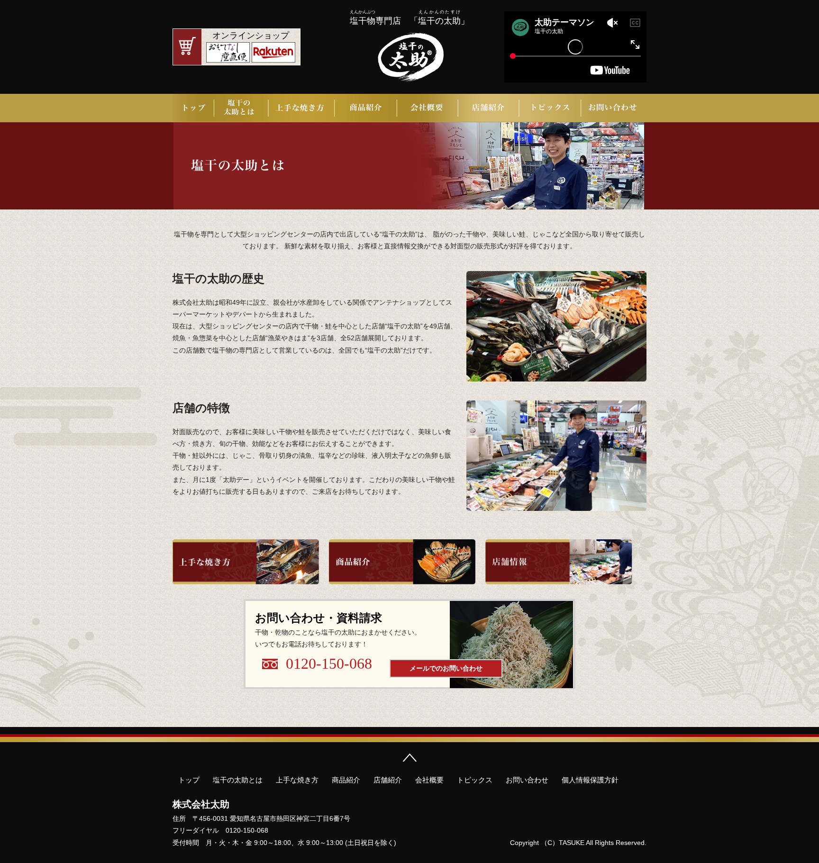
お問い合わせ (613, 108)
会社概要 (427, 108)
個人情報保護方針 (590, 780)
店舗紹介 (488, 108)
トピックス (550, 108)
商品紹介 (366, 108)
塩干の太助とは (241, 108)
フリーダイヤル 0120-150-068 (220, 830)
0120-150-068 (329, 663)
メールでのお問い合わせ (446, 668)
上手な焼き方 (302, 108)
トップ (193, 108)
